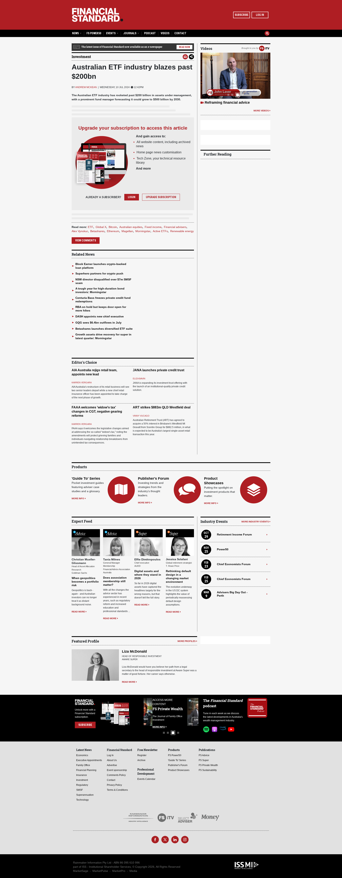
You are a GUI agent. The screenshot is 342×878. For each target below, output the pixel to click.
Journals (130, 33)
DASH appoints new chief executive (99, 316)
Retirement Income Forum (234, 534)
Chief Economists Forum (233, 564)
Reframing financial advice (227, 102)
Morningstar (142, 231)
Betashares (97, 231)
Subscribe (241, 15)
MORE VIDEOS (261, 110)
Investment (81, 56)
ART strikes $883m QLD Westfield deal (161, 407)
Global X (101, 227)
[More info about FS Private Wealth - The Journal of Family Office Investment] (188, 712)
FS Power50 (93, 33)
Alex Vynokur (80, 231)
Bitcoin (113, 227)
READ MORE (78, 611)
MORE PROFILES (187, 641)
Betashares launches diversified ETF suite (104, 328)
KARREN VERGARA (82, 382)
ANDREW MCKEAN (86, 87)
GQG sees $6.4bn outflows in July (98, 322)
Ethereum (113, 231)
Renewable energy (182, 231)
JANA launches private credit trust (158, 370)
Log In (260, 15)
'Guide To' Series (86, 478)
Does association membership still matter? (115, 581)
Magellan (127, 231)
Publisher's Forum (153, 478)
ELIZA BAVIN (139, 378)
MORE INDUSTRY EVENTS (255, 521)
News (75, 33)
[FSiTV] (264, 48)
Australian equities (130, 227)
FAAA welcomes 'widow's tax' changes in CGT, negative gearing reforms (97, 411)
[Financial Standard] (97, 15)
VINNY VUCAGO (141, 416)
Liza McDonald (134, 651)
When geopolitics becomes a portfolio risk (85, 581)
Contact (180, 33)
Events (111, 33)
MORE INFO (78, 498)
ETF (90, 227)
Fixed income (153, 227)
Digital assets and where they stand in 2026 (147, 575)
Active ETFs (160, 231)
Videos (165, 33)
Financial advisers (175, 227)
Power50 (222, 549)
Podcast (150, 33)
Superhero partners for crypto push (99, 273)
